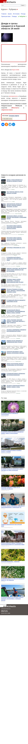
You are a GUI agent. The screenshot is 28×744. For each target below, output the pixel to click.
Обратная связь (4, 610)
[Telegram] (10, 124)
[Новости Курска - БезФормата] (8, 1)
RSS (9, 613)
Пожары (14, 16)
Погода (23, 14)
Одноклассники (7, 110)
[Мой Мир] (13, 124)
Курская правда (14, 115)
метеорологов (13, 96)
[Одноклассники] (6, 124)
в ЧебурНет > (22, 16)
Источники (16, 14)
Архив (10, 14)
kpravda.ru (6, 42)
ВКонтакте (15, 107)
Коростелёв (15, 69)
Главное (3, 14)
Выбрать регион (4, 611)
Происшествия (5, 16)
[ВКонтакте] (3, 124)
